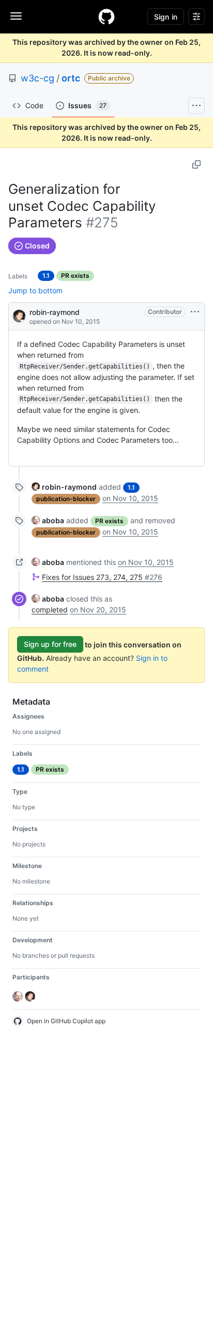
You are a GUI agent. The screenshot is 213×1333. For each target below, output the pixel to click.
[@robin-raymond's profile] (19, 315)
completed (50, 609)
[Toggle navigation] (16, 16)
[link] (64, 486)
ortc (71, 78)
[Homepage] (106, 16)
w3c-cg (37, 78)
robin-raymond (54, 312)
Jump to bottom (35, 290)
